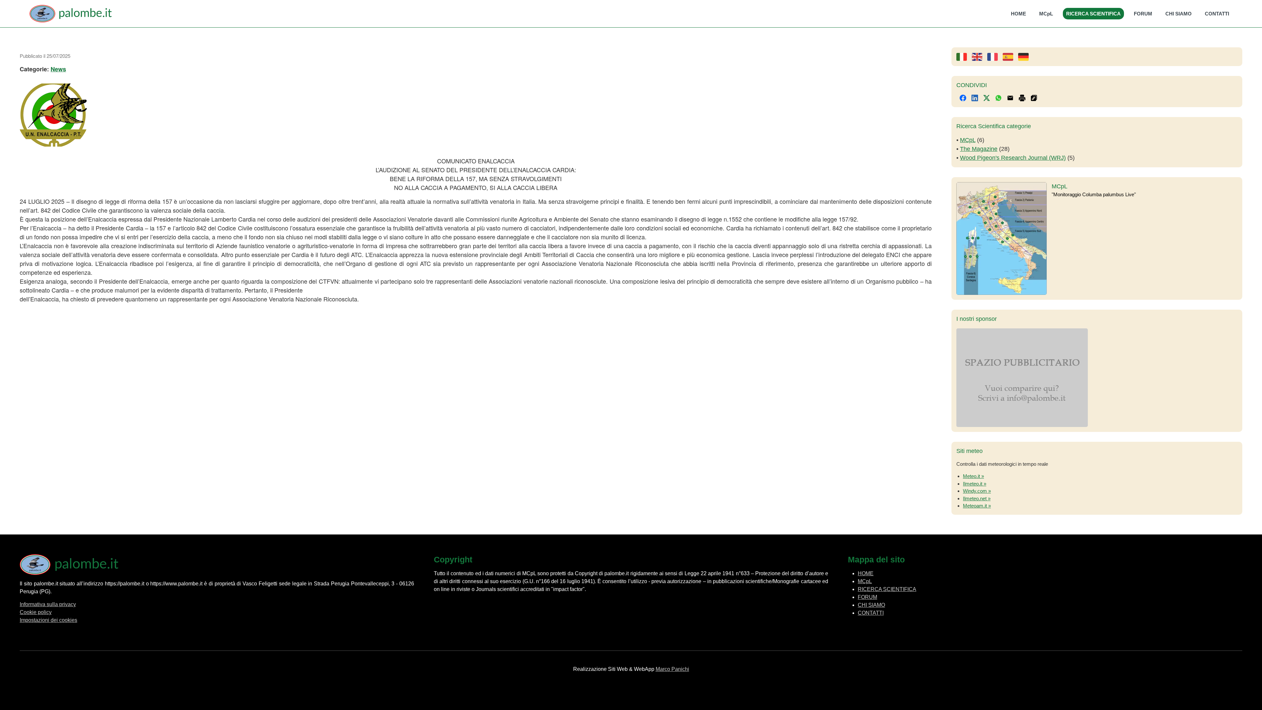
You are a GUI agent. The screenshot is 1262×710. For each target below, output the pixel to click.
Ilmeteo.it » (974, 483)
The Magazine (978, 149)
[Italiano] (964, 56)
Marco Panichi (672, 669)
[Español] (1010, 56)
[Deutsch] (1026, 56)
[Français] (995, 56)
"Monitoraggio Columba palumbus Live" (1094, 194)
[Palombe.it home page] (71, 13)
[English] (979, 56)
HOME (1018, 13)
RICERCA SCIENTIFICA (1093, 13)
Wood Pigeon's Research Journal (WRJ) (1013, 157)
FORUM (1143, 13)
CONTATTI (1217, 13)
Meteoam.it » (977, 506)
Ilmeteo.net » (977, 498)
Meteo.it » (973, 476)
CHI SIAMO (1178, 13)
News (58, 69)
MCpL (1046, 13)
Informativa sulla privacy (48, 604)
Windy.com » (977, 491)
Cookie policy (36, 612)
